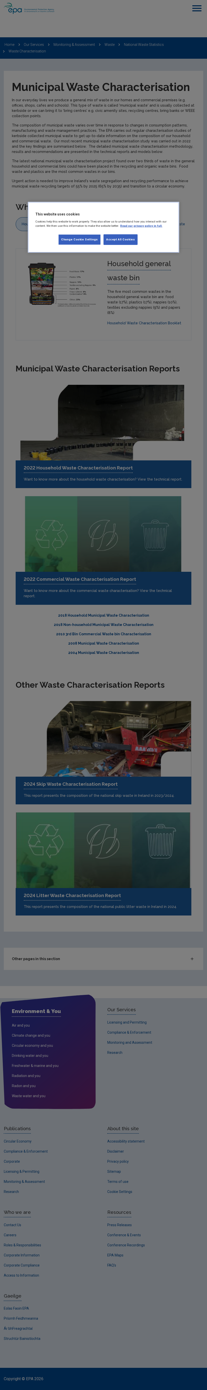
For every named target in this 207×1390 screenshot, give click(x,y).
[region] (103, 227)
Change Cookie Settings (79, 239)
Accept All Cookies (120, 239)
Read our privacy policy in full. (141, 226)
